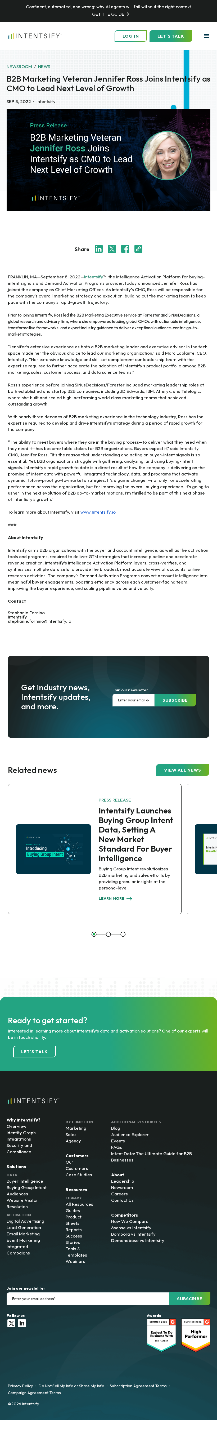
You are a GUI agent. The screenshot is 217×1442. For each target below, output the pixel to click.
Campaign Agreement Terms (34, 1392)
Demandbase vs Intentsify (137, 1240)
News (44, 66)
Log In (131, 36)
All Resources (79, 1204)
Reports (74, 1229)
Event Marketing (23, 1240)
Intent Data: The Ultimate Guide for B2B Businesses (151, 1157)
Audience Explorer (130, 1134)
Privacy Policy (20, 1385)
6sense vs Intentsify (131, 1227)
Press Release (115, 800)
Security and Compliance (19, 1148)
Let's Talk (170, 36)
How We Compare (129, 1221)
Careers (119, 1193)
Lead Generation (24, 1227)
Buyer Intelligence (25, 1181)
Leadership (122, 1181)
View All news (182, 770)
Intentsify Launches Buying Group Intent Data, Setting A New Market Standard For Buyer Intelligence (136, 834)
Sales (71, 1134)
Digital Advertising (25, 1221)
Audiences (17, 1193)
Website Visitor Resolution (22, 1203)
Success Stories (74, 1239)
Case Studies (79, 1174)
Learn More (111, 898)
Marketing (76, 1128)
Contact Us (122, 1200)
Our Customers (77, 1165)
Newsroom (19, 66)
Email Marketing (23, 1233)
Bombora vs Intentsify (133, 1234)
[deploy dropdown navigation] (206, 36)
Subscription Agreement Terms (138, 1385)
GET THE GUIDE (108, 14)
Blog (115, 1128)
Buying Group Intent (27, 1187)
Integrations (19, 1139)
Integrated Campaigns (18, 1250)
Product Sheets (74, 1220)
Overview (16, 1126)
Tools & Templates (76, 1252)
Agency (73, 1140)
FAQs (116, 1147)
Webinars (75, 1261)
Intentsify (93, 276)
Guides (73, 1210)
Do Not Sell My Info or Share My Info (71, 1385)
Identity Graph (21, 1132)
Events (118, 1140)
